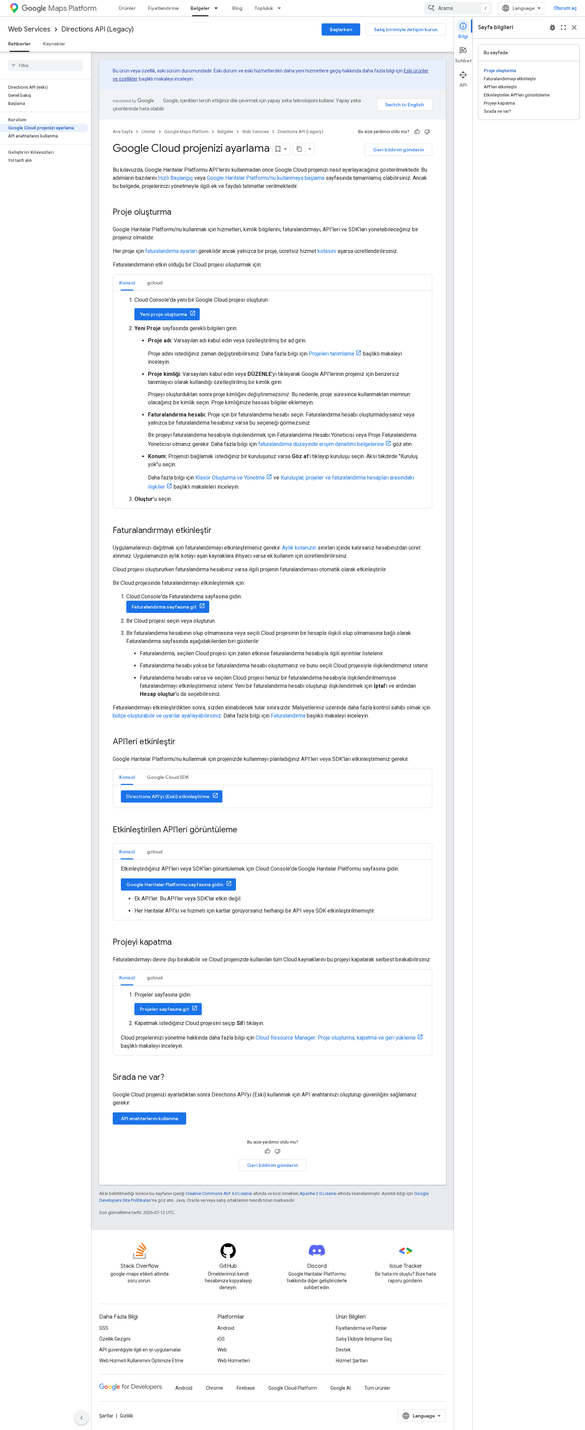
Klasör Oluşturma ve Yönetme (230, 477)
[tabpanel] (272, 399)
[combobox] (458, 8)
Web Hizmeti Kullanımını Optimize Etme (141, 1360)
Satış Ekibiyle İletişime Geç (364, 1339)
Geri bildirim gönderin (398, 150)
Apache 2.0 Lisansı (318, 1193)
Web (222, 1349)
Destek (343, 1349)
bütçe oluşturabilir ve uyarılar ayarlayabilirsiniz (167, 715)
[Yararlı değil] (427, 132)
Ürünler (127, 8)
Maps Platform (72, 8)
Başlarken (341, 29)
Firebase (246, 1388)
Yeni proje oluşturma (163, 314)
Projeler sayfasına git (164, 1009)
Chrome (214, 1388)
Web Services (29, 29)
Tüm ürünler (377, 1388)
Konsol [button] (127, 283)
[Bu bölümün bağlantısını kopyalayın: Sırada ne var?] (171, 1078)
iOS (221, 1339)
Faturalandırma (288, 715)
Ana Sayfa (123, 131)
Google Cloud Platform (292, 1388)
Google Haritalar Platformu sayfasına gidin (174, 884)
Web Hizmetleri (233, 1360)
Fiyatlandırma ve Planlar (361, 1328)
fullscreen (563, 27)
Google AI (340, 1388)
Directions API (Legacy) (97, 29)
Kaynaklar (54, 44)
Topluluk (264, 8)
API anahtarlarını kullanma (149, 1118)
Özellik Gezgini (114, 1339)
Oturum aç (565, 8)
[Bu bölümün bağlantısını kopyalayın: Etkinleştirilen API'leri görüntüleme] (244, 830)
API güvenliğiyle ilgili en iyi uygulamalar (140, 1349)
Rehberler (19, 44)
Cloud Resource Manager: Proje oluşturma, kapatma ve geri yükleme (336, 1037)
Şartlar (106, 1415)
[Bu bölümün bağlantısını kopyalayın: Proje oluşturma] (178, 213)
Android (225, 1328)
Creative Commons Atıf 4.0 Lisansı (219, 1193)
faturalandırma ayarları (171, 251)
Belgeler (200, 8)
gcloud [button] (154, 283)
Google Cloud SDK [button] (168, 777)
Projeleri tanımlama (331, 353)
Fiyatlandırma (163, 8)
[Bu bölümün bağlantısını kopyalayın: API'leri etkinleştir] (182, 742)
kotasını (327, 251)
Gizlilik (126, 1415)
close (574, 27)
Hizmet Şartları (352, 1360)
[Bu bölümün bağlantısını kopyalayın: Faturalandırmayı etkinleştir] (218, 531)
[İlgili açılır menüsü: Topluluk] (281, 8)
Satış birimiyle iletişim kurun (405, 29)
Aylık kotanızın (299, 548)
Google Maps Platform (186, 131)
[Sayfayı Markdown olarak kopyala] (299, 149)
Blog (237, 8)
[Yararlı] (417, 132)
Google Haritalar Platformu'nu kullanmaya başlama (265, 178)
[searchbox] (45, 65)
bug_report (552, 27)
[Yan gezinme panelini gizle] (81, 1418)
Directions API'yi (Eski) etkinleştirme (168, 796)
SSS (103, 1328)
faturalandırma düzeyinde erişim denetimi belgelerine (321, 444)
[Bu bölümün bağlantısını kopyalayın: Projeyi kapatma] (178, 943)
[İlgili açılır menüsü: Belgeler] (218, 8)
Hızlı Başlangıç (175, 178)
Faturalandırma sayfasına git (164, 607)
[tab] (127, 283)
